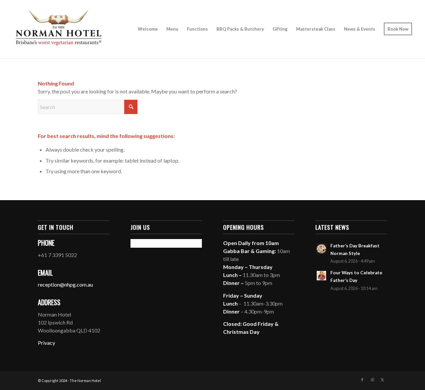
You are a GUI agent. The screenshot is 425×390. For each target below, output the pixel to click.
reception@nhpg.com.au (65, 284)
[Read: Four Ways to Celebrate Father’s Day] (321, 276)
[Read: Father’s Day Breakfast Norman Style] (321, 249)
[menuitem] (147, 29)
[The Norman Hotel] (58, 29)
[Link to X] (382, 380)
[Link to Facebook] (362, 380)
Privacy (46, 342)
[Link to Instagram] (372, 380)
